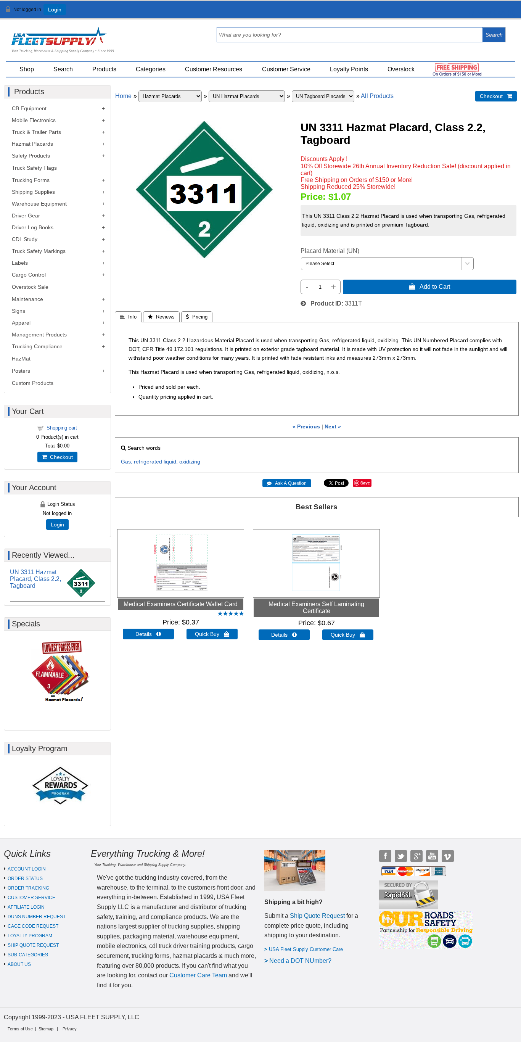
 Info (128, 316)
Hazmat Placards (32, 144)
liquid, (171, 462)
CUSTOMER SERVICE (31, 897)
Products (104, 69)
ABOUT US (19, 964)
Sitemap (46, 1029)
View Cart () (494, 12)
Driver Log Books (32, 227)
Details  (148, 634)
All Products (377, 96)
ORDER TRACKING (28, 888)
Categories (151, 69)
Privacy (70, 1029)
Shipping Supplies (33, 192)
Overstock (401, 69)
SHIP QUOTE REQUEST (33, 945)
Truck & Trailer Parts (36, 132)
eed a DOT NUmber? (302, 960)
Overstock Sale (30, 287)
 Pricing (196, 316)
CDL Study (24, 239)
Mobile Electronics (34, 120)
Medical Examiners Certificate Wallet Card (181, 604)
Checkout (60, 457)
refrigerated (148, 462)
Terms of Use (20, 1029)
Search (63, 69)
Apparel (21, 323)
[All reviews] (230, 614)
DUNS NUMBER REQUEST (37, 916)
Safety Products (31, 156)
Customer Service (286, 69)
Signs (18, 311)
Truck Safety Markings (39, 251)
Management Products (39, 335)
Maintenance (27, 299)
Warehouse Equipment (39, 204)
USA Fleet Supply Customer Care (306, 949)
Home (123, 96)
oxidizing (189, 462)
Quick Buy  (212, 634)
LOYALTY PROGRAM (30, 935)
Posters (21, 371)
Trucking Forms (31, 180)
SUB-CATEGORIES (28, 954)
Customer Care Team (198, 975)
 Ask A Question (287, 483)
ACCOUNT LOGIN (27, 869)
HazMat (21, 359)
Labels (20, 263)
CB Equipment (29, 108)
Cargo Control (29, 275)
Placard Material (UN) (330, 251)
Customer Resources (213, 69)
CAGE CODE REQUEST (33, 926)
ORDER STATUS (25, 878)
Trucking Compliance (37, 346)
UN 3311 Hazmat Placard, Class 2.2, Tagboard (35, 579)
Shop (26, 69)
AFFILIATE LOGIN (26, 907)
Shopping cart (62, 428)
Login (54, 9)
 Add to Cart (429, 286)
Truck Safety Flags (34, 168)
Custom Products (32, 383)
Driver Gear (26, 215)
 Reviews (161, 316)
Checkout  (496, 96)
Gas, (126, 462)
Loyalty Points (349, 69)
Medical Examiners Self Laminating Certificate (316, 607)
